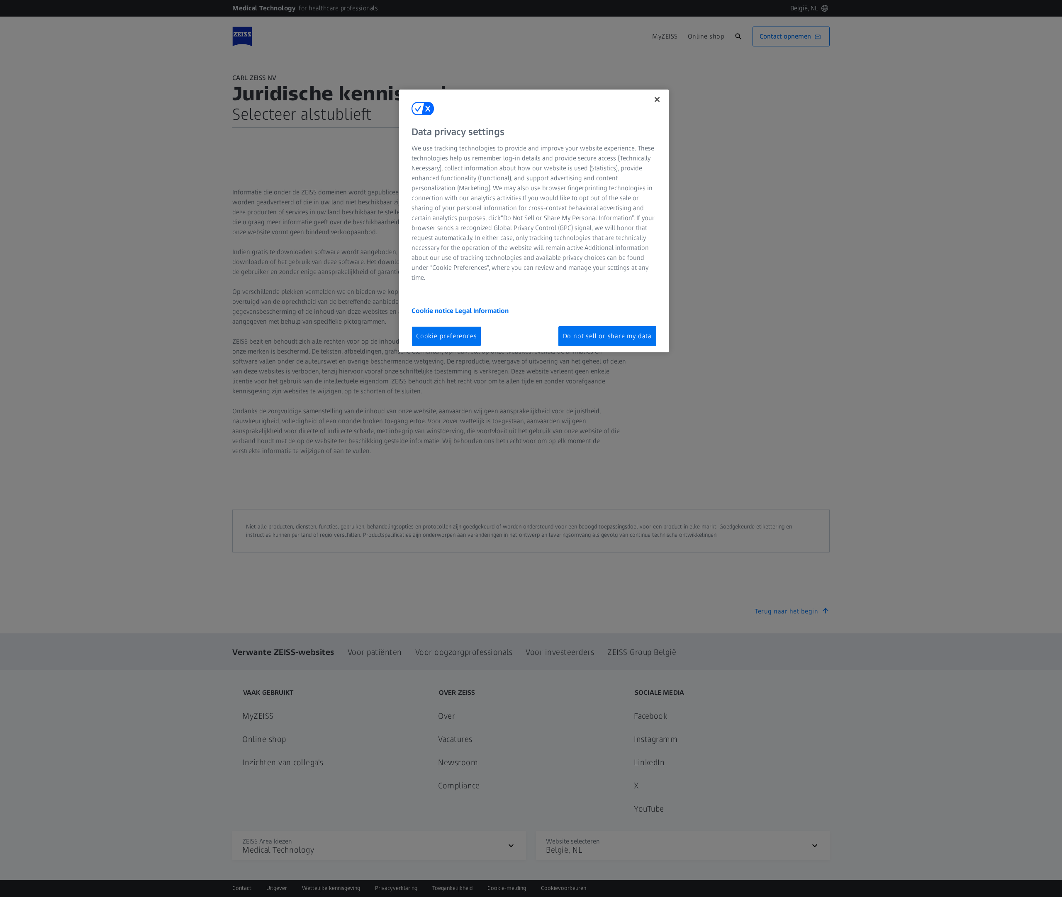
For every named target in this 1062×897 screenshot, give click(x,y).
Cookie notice (433, 311)
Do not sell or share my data (607, 336)
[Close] (657, 99)
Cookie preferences (446, 336)
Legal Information (482, 311)
